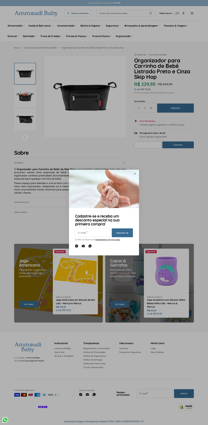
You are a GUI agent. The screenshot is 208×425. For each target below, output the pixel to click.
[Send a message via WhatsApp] (5, 419)
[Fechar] (135, 174)
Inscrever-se (122, 232)
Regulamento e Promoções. (107, 239)
